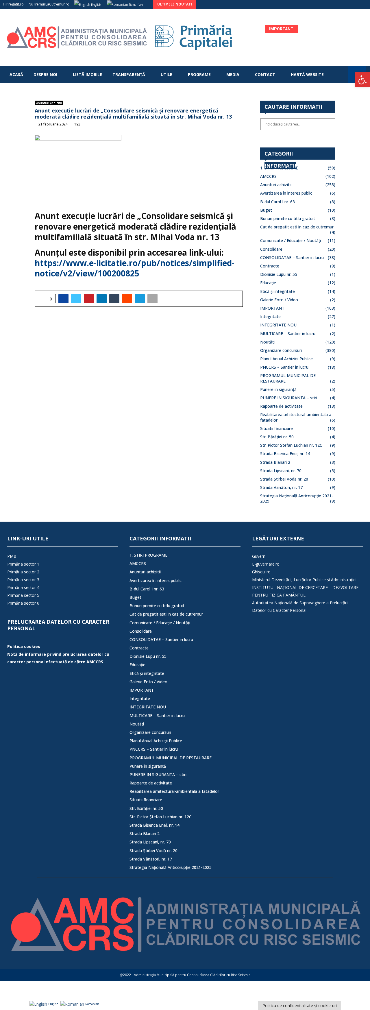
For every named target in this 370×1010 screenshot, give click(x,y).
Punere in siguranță (278, 389)
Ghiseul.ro (261, 572)
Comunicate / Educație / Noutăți (290, 240)
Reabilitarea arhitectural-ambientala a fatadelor (174, 791)
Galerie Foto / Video (279, 299)
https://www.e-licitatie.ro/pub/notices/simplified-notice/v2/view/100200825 (134, 268)
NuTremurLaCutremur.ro (49, 4)
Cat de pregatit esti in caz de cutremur (297, 227)
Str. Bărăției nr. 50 (277, 437)
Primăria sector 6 (23, 603)
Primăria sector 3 (23, 579)
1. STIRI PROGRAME (279, 168)
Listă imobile (87, 74)
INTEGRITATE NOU (278, 325)
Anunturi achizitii (49, 103)
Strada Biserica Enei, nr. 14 (285, 453)
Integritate (270, 316)
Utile (166, 74)
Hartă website (307, 74)
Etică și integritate (277, 291)
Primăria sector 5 (23, 595)
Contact (265, 74)
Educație (268, 282)
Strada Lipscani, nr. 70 (280, 470)
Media (232, 74)
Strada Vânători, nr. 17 (281, 487)
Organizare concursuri (281, 350)
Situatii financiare (276, 428)
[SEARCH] (329, 124)
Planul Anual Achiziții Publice (286, 358)
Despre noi (45, 74)
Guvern (258, 556)
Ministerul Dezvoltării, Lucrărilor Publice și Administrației (304, 579)
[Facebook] (342, 74)
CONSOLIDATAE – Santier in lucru (292, 257)
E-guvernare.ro (266, 564)
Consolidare (271, 249)
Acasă (16, 74)
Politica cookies (23, 646)
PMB (11, 556)
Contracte (269, 266)
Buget (266, 210)
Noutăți (267, 342)
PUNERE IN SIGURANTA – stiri (288, 397)
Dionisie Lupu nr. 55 (278, 274)
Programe (199, 74)
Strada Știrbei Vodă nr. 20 (284, 479)
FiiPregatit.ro (13, 4)
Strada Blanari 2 (275, 462)
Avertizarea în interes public (286, 193)
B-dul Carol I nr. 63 (277, 201)
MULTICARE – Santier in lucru (287, 333)
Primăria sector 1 (23, 564)
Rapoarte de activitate (281, 406)
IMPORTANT (272, 308)
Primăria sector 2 (23, 572)
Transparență (128, 74)
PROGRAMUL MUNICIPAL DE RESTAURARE (171, 757)
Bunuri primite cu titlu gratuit (287, 218)
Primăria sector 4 (23, 587)
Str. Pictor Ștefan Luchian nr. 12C (291, 445)
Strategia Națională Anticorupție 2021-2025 (296, 498)
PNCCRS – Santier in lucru (284, 367)
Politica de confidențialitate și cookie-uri (299, 1005)
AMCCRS (268, 176)
